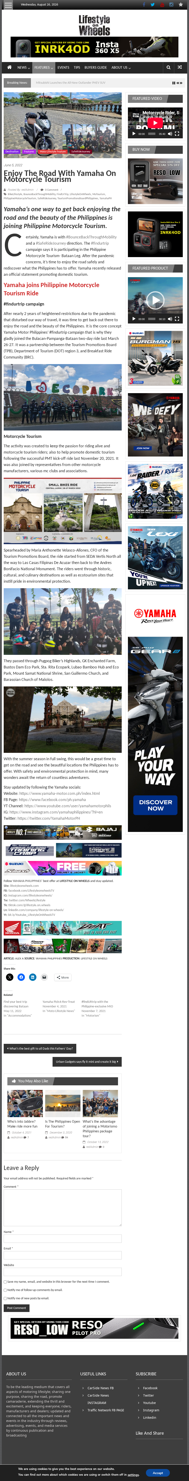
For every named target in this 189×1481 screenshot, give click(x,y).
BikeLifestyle (15, 194)
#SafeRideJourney (51, 243)
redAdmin (17, 1137)
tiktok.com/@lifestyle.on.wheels (29, 905)
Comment (11, 1187)
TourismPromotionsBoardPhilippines (77, 198)
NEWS (22, 68)
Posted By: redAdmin (20, 189)
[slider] (151, 319)
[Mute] (170, 133)
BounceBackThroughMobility (39, 194)
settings (133, 1475)
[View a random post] (180, 67)
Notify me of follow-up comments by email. (35, 1290)
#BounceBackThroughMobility (91, 237)
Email (8, 1248)
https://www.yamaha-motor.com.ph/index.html (59, 794)
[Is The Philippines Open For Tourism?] (62, 1103)
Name (9, 1232)
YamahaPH (106, 198)
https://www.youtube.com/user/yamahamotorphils (67, 806)
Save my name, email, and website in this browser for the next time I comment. (58, 1282)
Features (29, 151)
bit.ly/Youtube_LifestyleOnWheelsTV (31, 915)
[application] (155, 122)
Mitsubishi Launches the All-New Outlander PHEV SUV (70, 83)
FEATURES (42, 68)
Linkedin (149, 1417)
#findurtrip (99, 243)
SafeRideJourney (80, 151)
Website (9, 1265)
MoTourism (98, 194)
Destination (12, 151)
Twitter (148, 1395)
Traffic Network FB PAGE (106, 1410)
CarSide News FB (101, 1388)
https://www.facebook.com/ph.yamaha (52, 800)
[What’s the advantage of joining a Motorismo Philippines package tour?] (100, 1103)
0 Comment (51, 190)
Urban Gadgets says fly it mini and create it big (86, 1062)
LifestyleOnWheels (80, 194)
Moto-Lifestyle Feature (53, 151)
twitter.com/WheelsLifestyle (27, 900)
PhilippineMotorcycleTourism (20, 198)
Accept (158, 1473)
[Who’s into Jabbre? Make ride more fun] (25, 1103)
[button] (155, 300)
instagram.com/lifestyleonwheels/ (30, 895)
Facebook (150, 1388)
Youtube (149, 1403)
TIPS (77, 68)
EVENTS (63, 68)
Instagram (151, 1410)
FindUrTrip (62, 194)
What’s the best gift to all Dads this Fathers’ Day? (41, 1049)
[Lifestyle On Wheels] (9, 68)
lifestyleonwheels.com (24, 886)
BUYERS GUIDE (96, 68)
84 (66, 1137)
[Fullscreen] (177, 133)
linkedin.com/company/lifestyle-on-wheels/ (36, 910)
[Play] (134, 133)
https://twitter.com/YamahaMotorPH (49, 818)
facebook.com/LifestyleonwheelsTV (31, 891)
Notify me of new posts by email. (28, 1298)
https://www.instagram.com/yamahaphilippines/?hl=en (56, 812)
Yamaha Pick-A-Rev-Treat (59, 1002)
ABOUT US (119, 68)
